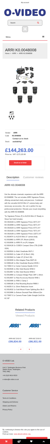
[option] (25, 85)
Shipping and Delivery (10, 402)
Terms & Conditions (9, 398)
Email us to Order (20, 163)
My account (25, 2)
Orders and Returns (9, 406)
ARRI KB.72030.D (35, 338)
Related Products (25, 309)
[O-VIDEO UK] (25, 16)
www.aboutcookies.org (22, 434)
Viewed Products (25, 315)
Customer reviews (33, 177)
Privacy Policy (7, 410)
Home (7, 53)
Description (13, 177)
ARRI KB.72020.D (15, 338)
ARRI (14, 53)
